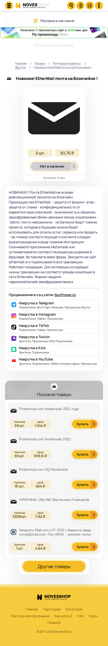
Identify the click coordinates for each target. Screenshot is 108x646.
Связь (93, 616)
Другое (20, 68)
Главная (21, 64)
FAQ (80, 616)
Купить (83, 424)
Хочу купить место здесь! (54, 45)
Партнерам (52, 609)
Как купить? (63, 616)
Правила (54, 623)
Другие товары (54, 566)
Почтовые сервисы (67, 64)
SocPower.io (65, 294)
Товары (39, 64)
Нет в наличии (52, 166)
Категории (74, 609)
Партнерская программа (30, 616)
